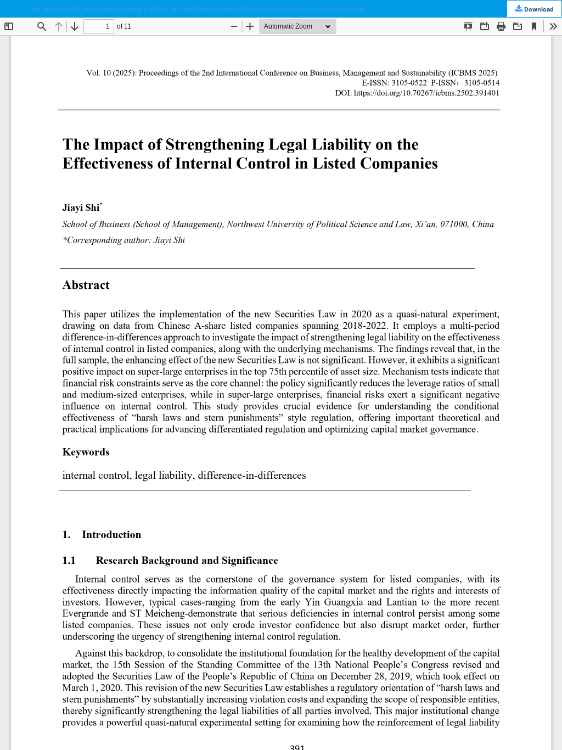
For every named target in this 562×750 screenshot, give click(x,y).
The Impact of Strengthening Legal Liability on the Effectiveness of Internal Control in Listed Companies (197, 9)
